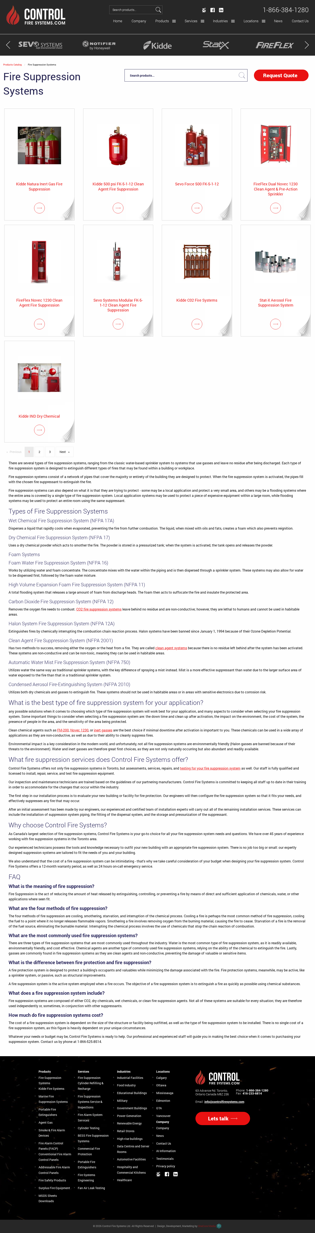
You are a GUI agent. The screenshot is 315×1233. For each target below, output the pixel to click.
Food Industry (126, 1085)
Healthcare (124, 1180)
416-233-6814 (252, 1093)
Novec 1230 (79, 730)
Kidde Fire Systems (51, 1089)
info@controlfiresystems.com (224, 1101)
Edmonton (163, 1101)
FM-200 (63, 730)
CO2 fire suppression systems (99, 609)
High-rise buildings (129, 1139)
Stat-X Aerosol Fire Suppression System (275, 303)
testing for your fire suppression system (210, 768)
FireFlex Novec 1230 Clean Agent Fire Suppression (39, 303)
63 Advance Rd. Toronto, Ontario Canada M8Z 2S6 (212, 1092)
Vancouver (163, 1116)
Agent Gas (45, 1122)
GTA (159, 1108)
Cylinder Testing (88, 1128)
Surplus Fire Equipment (54, 1188)
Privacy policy (165, 1166)
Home (117, 21)
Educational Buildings (132, 1093)
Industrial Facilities (130, 1078)
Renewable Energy (129, 1123)
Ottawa (161, 1085)
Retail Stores (125, 1131)
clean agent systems (171, 648)
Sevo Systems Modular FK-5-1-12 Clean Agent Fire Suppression (118, 305)
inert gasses (103, 730)
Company (139, 21)
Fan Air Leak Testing (91, 1188)
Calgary (161, 1078)
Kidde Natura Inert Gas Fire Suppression (39, 186)
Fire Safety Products (52, 1180)
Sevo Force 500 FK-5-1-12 (197, 184)
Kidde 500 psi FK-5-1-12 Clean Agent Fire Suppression (118, 186)
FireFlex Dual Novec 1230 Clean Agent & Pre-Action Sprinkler (276, 189)
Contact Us (300, 21)
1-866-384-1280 (257, 1090)
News (278, 21)
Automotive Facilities (131, 1159)
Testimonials (165, 1159)
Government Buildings (132, 1108)
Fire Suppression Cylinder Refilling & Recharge (91, 1083)
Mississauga (164, 1093)
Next (66, 452)
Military (122, 1101)
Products (162, 21)
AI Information (166, 1151)
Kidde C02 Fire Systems (196, 300)
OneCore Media (207, 1226)
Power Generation (129, 1116)
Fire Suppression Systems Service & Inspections (90, 1101)
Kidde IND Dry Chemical (39, 416)
